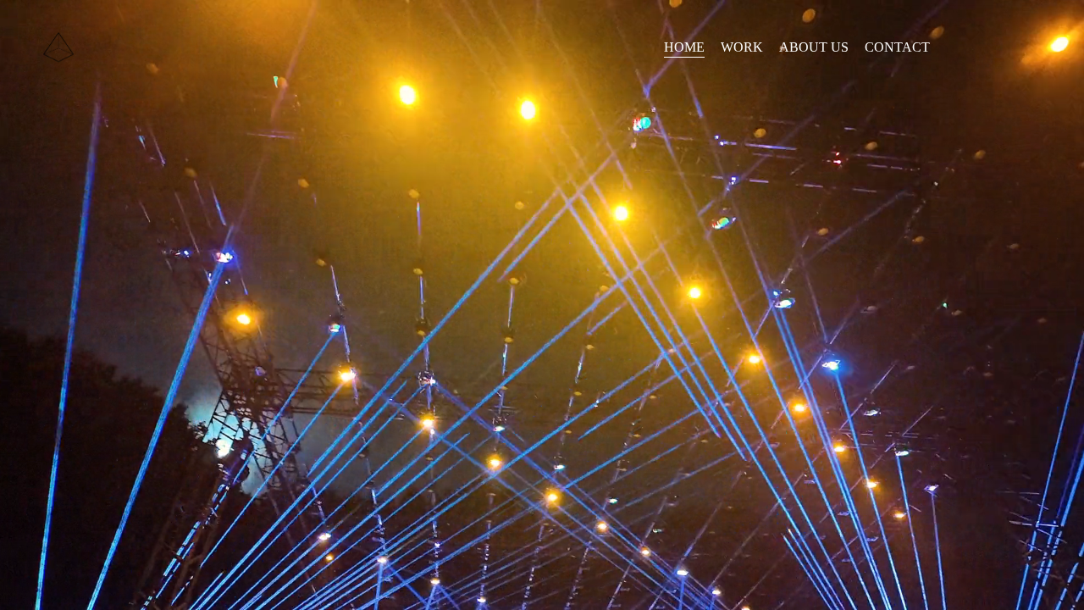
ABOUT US (814, 47)
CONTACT (897, 47)
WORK (742, 47)
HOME (684, 47)
